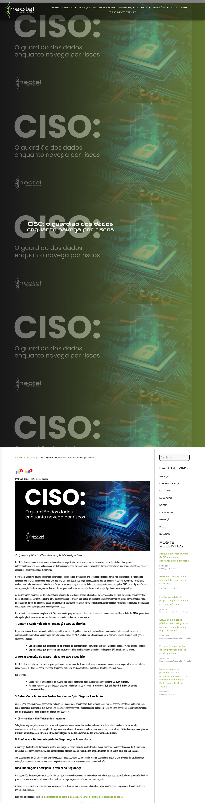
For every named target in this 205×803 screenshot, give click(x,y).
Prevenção (166, 512)
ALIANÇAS (84, 7)
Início (18, 457)
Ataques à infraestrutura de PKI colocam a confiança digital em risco (174, 557)
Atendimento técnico (122, 12)
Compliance (166, 491)
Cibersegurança (30, 457)
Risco (162, 527)
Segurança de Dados (133, 7)
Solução (164, 534)
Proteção (165, 519)
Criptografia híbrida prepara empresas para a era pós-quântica (173, 601)
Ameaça (164, 476)
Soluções (159, 7)
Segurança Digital (105, 7)
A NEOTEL (67, 7)
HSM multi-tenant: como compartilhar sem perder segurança (173, 580)
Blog (174, 7)
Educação (165, 498)
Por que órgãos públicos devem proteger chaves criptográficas (173, 650)
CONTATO (185, 7)
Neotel (163, 505)
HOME (55, 7)
